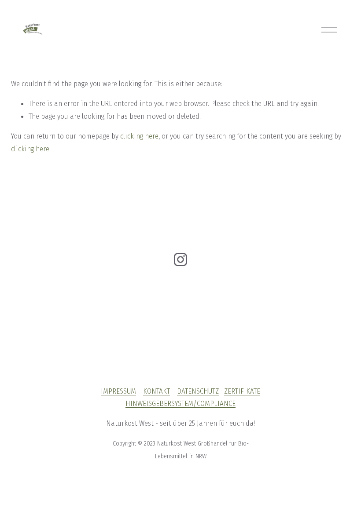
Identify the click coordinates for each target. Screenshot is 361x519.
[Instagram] (180, 259)
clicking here (139, 136)
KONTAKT (156, 391)
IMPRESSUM (118, 391)
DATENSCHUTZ (198, 391)
